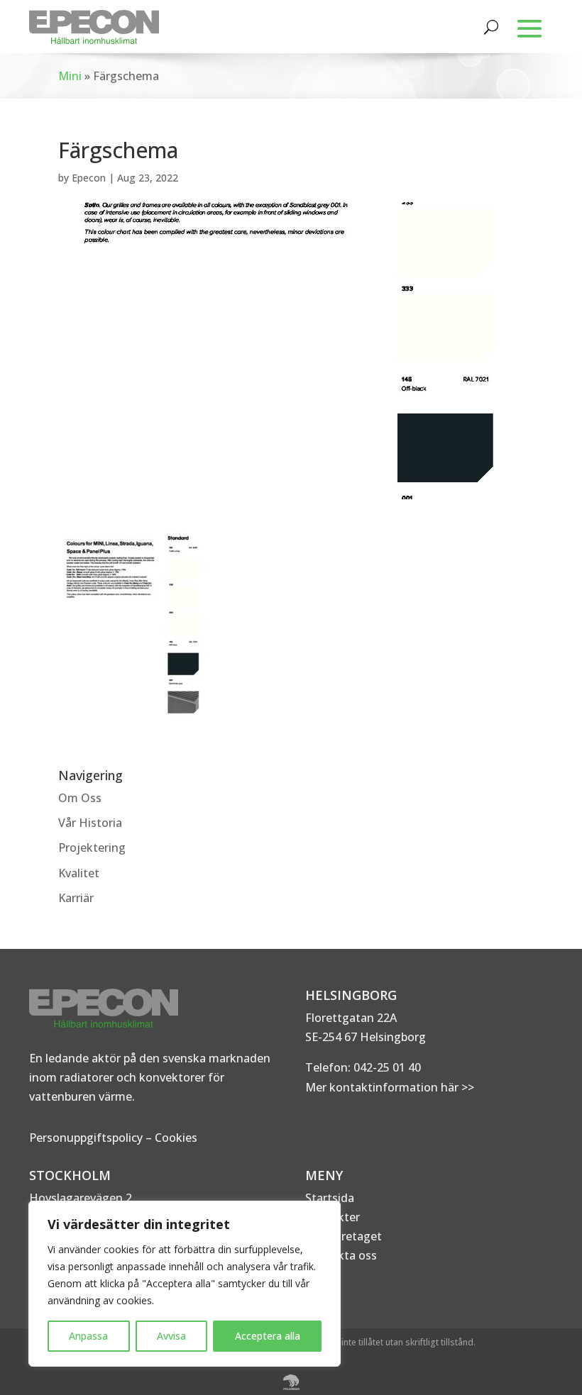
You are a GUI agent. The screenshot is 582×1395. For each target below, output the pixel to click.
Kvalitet (78, 873)
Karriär (76, 898)
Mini (70, 76)
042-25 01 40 (386, 1067)
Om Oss (79, 798)
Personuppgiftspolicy (86, 1137)
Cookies (176, 1137)
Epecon (89, 177)
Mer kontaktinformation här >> (389, 1087)
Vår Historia (90, 822)
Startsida (329, 1198)
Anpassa (88, 1336)
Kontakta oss (341, 1255)
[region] (184, 1284)
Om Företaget (343, 1236)
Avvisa (171, 1336)
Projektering (92, 847)
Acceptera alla (267, 1336)
